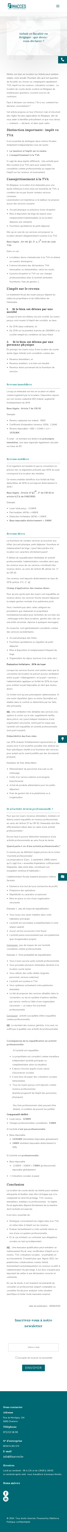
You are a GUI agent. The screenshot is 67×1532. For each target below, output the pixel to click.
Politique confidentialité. (19, 1521)
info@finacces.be (13, 1456)
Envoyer (33, 1368)
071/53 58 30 (10, 1432)
